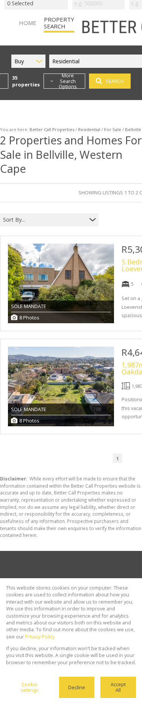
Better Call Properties (52, 129)
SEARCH (115, 81)
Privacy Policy (40, 636)
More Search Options (68, 81)
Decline (76, 687)
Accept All (118, 687)
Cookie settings (29, 687)
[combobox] (44, 219)
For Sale (112, 129)
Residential (89, 129)
